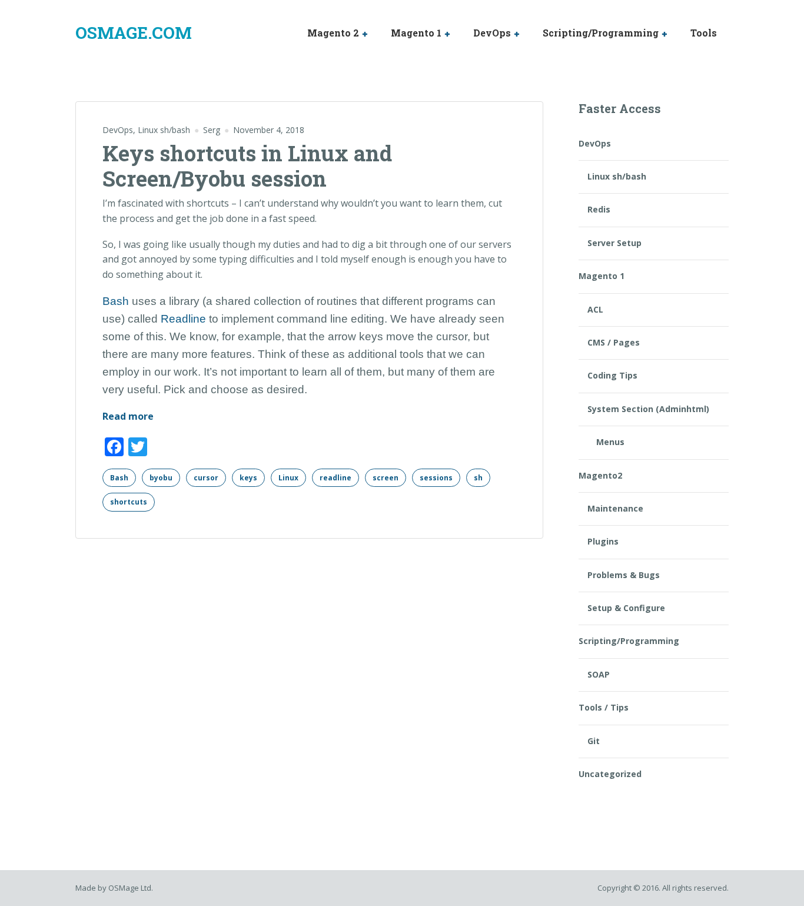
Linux (288, 478)
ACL (595, 309)
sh (478, 478)
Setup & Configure (626, 607)
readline (335, 478)
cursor (206, 478)
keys (248, 478)
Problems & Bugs (623, 574)
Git (593, 740)
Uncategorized (610, 773)
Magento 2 (333, 32)
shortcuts (128, 502)
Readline (183, 319)
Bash (115, 301)
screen (385, 478)
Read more (128, 416)
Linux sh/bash (164, 129)
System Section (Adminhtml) (648, 408)
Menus (610, 441)
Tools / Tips (604, 707)
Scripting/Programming (601, 32)
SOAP (598, 674)
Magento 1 (416, 32)
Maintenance (615, 508)
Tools (703, 32)
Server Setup (614, 242)
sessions (436, 478)
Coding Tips (612, 375)
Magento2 (600, 475)
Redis (598, 209)
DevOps (492, 32)
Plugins (603, 541)
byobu (160, 478)
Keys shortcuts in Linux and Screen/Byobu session (247, 166)
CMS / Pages (613, 342)
